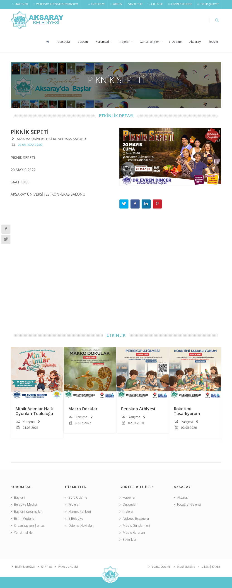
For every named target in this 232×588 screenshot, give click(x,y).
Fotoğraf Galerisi (189, 504)
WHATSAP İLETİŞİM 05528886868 (57, 4)
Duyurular (130, 504)
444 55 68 (21, 4)
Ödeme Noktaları (81, 525)
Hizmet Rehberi (79, 511)
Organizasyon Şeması (29, 525)
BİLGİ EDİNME (186, 566)
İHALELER (157, 4)
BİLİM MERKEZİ (25, 566)
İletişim (213, 42)
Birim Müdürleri (25, 518)
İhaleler (128, 511)
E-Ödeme (175, 42)
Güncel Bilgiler (149, 42)
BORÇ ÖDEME (161, 566)
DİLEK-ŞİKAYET (210, 4)
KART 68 (46, 566)
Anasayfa (63, 42)
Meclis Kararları (134, 532)
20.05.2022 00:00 (30, 144)
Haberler (129, 497)
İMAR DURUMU (68, 566)
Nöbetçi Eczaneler (136, 518)
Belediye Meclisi (25, 504)
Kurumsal (102, 42)
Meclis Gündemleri (136, 525)
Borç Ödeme (77, 497)
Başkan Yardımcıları (28, 511)
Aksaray (195, 42)
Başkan (83, 42)
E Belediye (75, 518)
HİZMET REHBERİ (181, 4)
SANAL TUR (135, 4)
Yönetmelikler (24, 532)
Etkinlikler (129, 539)
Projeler (124, 42)
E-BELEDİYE (98, 4)
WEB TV (117, 4)
